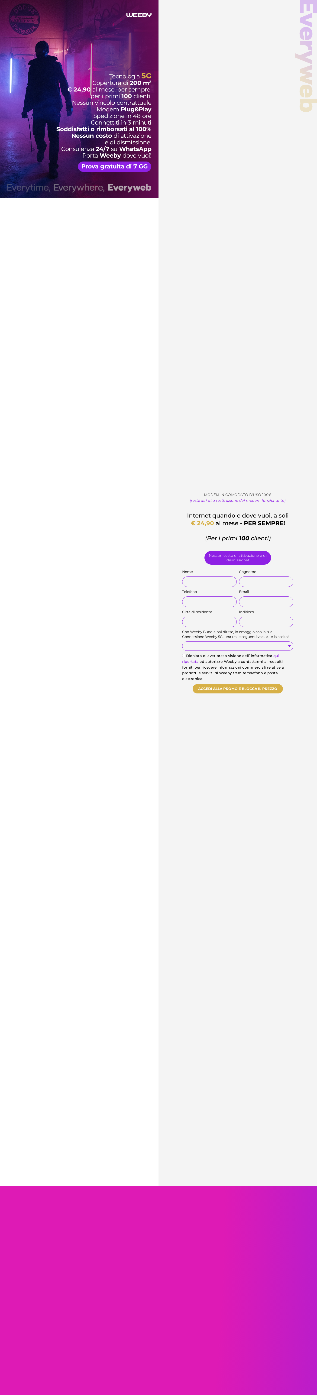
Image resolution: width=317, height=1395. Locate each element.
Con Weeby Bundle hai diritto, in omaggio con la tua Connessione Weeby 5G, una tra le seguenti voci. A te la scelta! (235, 634)
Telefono (189, 591)
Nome (187, 572)
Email (244, 591)
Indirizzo (246, 612)
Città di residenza (197, 612)
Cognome (247, 572)
